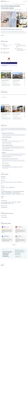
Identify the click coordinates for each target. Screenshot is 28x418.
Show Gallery (23, 25)
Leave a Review (18, 256)
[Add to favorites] (26, 9)
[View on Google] (2, 227)
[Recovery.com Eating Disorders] (5, 1)
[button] (26, 1)
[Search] (23, 1)
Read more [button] (3, 232)
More (17, 46)
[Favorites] (24, 1)
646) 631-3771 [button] (5, 97)
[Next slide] (25, 79)
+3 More (22, 50)
